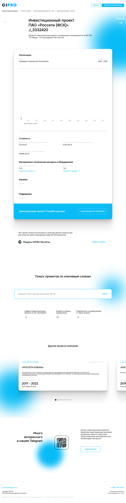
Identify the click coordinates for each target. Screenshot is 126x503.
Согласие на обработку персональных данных (59, 497)
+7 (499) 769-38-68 (117, 487)
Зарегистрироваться (113, 5)
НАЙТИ (104, 294)
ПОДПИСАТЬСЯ (90, 449)
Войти (96, 5)
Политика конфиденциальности (33, 497)
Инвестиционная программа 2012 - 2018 (44, 11)
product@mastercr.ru (9, 487)
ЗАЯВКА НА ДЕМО (98, 242)
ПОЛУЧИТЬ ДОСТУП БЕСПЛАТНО (93, 211)
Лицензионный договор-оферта (12, 497)
